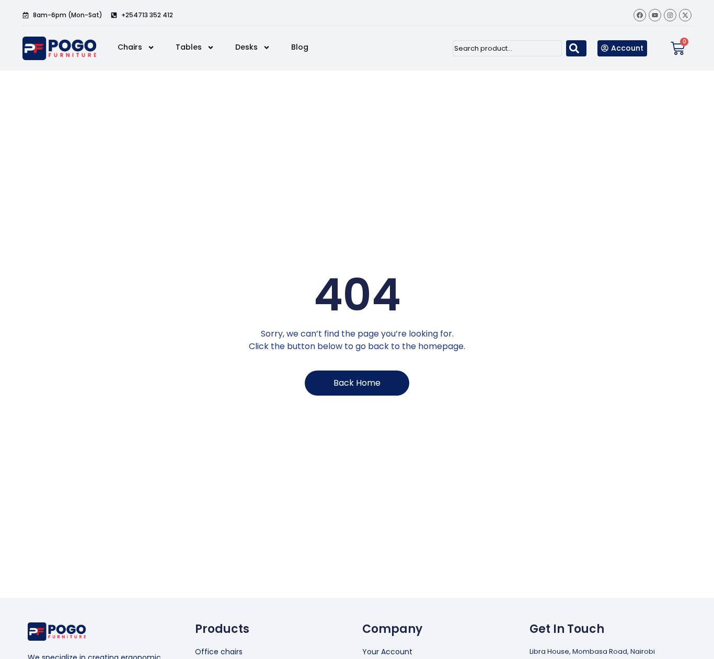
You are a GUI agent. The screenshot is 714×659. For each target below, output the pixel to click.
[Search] (576, 48)
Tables (189, 47)
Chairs (130, 47)
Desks (246, 47)
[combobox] (507, 48)
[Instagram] (670, 15)
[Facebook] (640, 15)
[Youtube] (655, 15)
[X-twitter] (685, 15)
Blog (299, 47)
